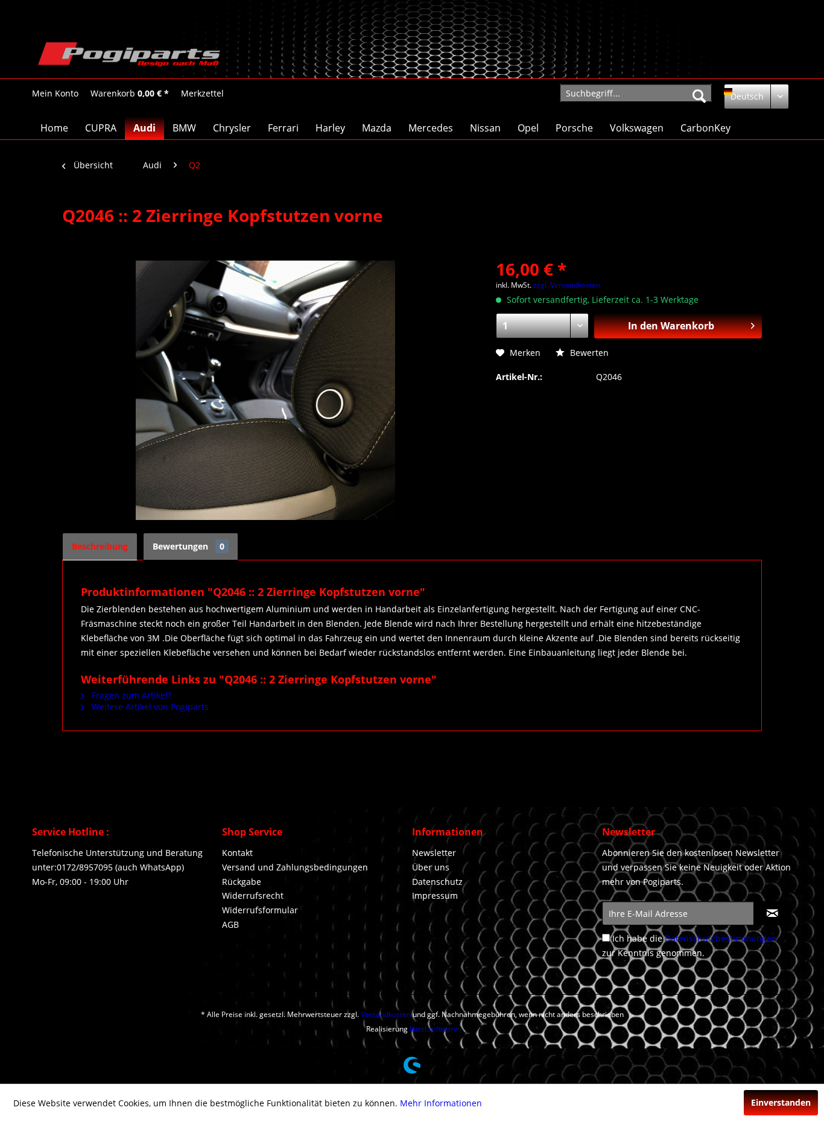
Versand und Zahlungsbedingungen (295, 867)
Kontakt (237, 852)
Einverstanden (781, 1102)
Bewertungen (188, 546)
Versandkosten (386, 1014)
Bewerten (588, 352)
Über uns (430, 867)
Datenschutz (437, 881)
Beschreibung (100, 546)
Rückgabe (241, 881)
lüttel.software (434, 1029)
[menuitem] (55, 93)
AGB (230, 924)
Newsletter (434, 852)
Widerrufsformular (260, 910)
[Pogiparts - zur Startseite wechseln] (129, 57)
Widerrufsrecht (253, 895)
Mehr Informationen (441, 1103)
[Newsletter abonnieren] (772, 913)
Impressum (435, 895)
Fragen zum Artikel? (130, 695)
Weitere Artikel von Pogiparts (149, 706)
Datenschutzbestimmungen (721, 938)
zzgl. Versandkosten (566, 285)
